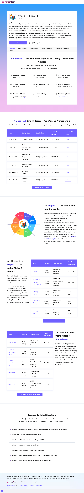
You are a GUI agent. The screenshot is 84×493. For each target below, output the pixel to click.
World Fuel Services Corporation (37, 282)
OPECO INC (12, 384)
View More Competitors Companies (30, 394)
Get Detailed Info (63, 96)
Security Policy (22, 485)
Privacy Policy (11, 485)
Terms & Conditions (36, 485)
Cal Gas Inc (12, 343)
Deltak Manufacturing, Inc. (13, 363)
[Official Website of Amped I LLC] (29, 43)
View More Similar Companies (54, 321)
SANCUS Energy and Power (12, 352)
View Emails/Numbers (18, 43)
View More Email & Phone (42, 187)
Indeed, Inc (36, 271)
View (68, 139)
